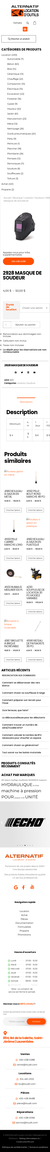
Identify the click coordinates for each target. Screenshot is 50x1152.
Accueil (7, 198)
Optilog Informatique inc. (29, 1138)
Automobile (13, 59)
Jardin (10, 113)
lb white (36, 785)
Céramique (13, 74)
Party (10, 138)
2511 (2, 780)
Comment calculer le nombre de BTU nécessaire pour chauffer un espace (22, 736)
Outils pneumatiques (19, 133)
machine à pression (21, 790)
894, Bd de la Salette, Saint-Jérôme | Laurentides (23, 1040)
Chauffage (13, 79)
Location (6, 55)
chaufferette (23, 780)
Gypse (10, 103)
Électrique (13, 89)
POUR (7, 796)
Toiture (11, 178)
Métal (10, 123)
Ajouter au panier (25, 324)
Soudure (12, 168)
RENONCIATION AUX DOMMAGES (18, 675)
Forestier (12, 98)
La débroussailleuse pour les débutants (23, 717)
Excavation (13, 94)
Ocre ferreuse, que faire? (15, 710)
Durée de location (11, 307)
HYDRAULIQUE (16, 784)
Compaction (14, 84)
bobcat (7, 780)
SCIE (23, 798)
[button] (25, 29)
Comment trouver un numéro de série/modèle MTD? (19, 726)
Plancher (12, 148)
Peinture (12, 143)
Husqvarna (43, 780)
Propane (6, 189)
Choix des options (13, 510)
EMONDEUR (33, 780)
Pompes (12, 158)
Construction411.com (25, 1142)
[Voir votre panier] (35, 23)
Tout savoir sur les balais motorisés (21, 752)
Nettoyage (13, 128)
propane (17, 798)
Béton (10, 64)
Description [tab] (26, 402)
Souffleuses (13, 173)
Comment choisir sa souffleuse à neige (23, 692)
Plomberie (13, 153)
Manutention (14, 118)
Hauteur (12, 109)
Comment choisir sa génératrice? (20, 745)
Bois (9, 69)
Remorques (13, 163)
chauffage (14, 780)
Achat (4, 184)
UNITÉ (31, 796)
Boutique (17, 198)
